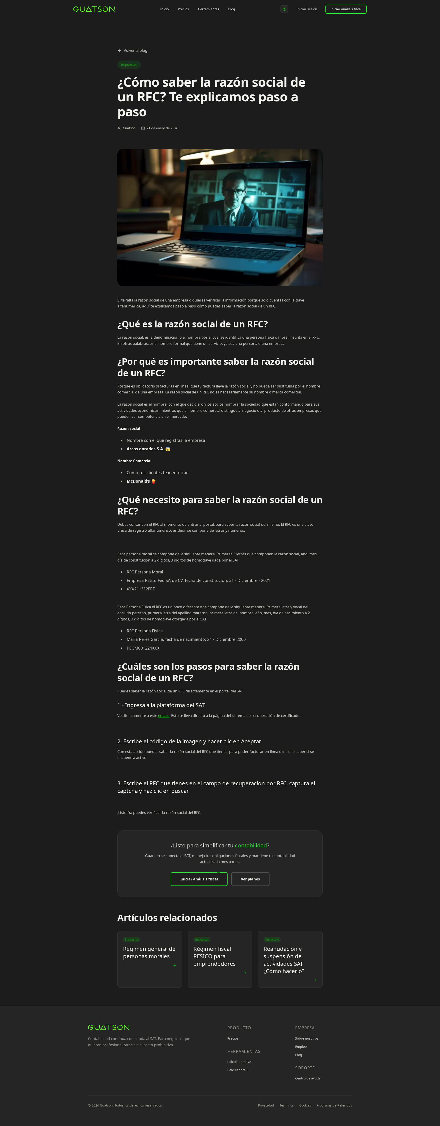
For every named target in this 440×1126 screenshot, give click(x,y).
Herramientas (208, 9)
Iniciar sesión (307, 9)
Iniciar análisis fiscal (346, 9)
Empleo (301, 1046)
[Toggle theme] (284, 9)
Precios (183, 9)
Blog (231, 9)
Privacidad (266, 1105)
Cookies (305, 1105)
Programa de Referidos (334, 1105)
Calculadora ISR (239, 1070)
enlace (163, 715)
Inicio (164, 9)
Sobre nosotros (306, 1038)
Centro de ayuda (308, 1078)
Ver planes (250, 879)
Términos (287, 1105)
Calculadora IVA (239, 1062)
